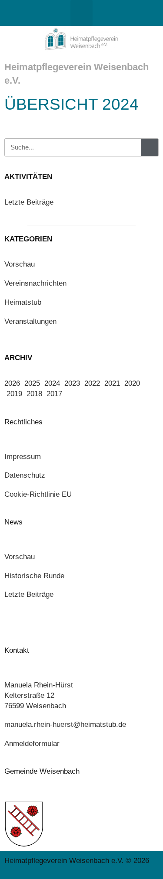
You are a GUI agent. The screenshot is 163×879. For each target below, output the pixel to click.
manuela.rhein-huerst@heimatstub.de (65, 724)
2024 (52, 383)
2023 (72, 383)
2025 (32, 383)
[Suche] (149, 147)
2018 (34, 394)
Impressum (22, 457)
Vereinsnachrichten (35, 283)
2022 (92, 383)
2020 (132, 383)
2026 (12, 383)
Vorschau (19, 264)
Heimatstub (22, 302)
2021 (112, 383)
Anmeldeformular (32, 743)
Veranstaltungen (30, 321)
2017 (54, 394)
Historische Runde (34, 576)
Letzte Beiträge (28, 202)
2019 (14, 394)
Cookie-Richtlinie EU (38, 494)
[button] (81, 13)
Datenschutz (24, 475)
